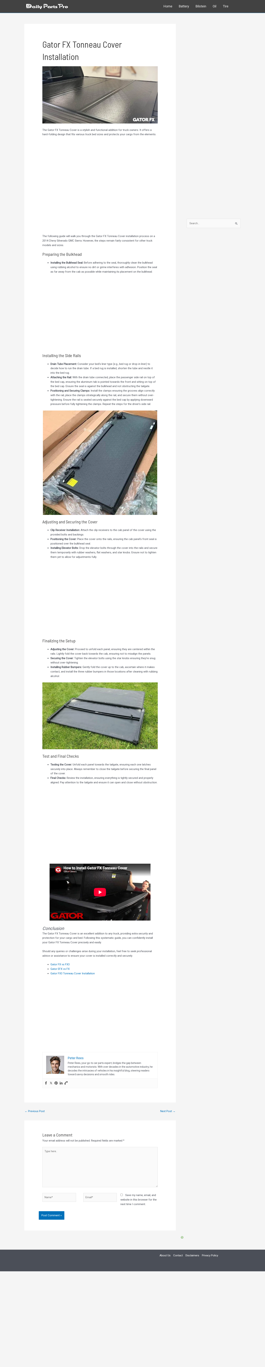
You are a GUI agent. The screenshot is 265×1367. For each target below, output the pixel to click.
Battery (184, 6)
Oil (214, 6)
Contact (178, 1255)
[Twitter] (51, 1083)
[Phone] (66, 1083)
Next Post (167, 1111)
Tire (225, 6)
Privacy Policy (210, 1255)
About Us (165, 1255)
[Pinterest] (56, 1083)
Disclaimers (192, 1255)
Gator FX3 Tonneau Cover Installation (72, 973)
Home (168, 6)
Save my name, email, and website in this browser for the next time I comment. (138, 1200)
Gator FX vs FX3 (60, 964)
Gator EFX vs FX (60, 969)
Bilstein (201, 6)
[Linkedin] (61, 1083)
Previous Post (35, 1111)
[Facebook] (46, 1083)
